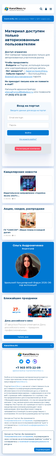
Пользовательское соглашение (18, 420)
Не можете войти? (28, 139)
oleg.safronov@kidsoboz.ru (19, 92)
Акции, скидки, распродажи (24, 208)
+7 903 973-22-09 (28, 367)
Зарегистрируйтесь (37, 71)
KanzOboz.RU (11, 345)
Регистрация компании (28, 148)
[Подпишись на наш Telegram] (21, 361)
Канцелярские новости (20, 171)
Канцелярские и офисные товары (16, 10)
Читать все (23, 337)
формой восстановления (18, 76)
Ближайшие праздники (20, 298)
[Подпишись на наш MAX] (35, 361)
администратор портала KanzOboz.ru (28, 371)
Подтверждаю (43, 449)
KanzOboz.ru (21, 382)
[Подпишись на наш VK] (28, 361)
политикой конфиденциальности (33, 425)
